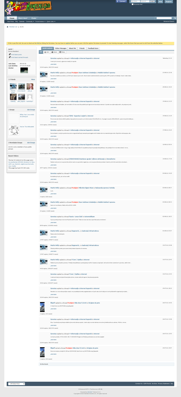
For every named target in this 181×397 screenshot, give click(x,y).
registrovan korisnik (27, 164)
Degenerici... (76, 231)
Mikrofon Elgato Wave (86, 188)
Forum (12, 18)
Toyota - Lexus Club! (75, 217)
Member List (13, 27)
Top (172, 383)
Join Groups (31, 110)
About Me (72, 48)
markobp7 (29, 101)
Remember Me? (138, 4)
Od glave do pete (94, 303)
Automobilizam (89, 217)
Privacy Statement (164, 383)
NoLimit (17, 164)
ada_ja (30, 91)
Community (29, 21)
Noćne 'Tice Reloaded (27, 127)
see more (53, 64)
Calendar (22, 21)
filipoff (52, 303)
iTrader (33, 18)
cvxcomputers (22, 91)
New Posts (10, 21)
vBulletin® (90, 392)
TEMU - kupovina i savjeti (77, 116)
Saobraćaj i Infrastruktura (90, 231)
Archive (154, 383)
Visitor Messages (60, 48)
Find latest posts (16, 54)
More (33, 79)
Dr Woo (31, 162)
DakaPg (13, 101)
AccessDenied (12, 162)
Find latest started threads (19, 57)
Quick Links (50, 21)
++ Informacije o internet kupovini (80, 58)
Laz (13, 164)
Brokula (26, 162)
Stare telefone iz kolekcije (87, 73)
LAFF (9, 164)
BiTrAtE (20, 162)
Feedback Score (93, 48)
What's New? (22, 18)
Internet (96, 58)
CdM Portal (147, 383)
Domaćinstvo (111, 159)
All (41, 52)
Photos (63, 52)
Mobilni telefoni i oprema (106, 73)
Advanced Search (169, 21)
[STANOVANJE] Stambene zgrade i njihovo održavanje (87, 159)
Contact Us (138, 383)
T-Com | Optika (77, 260)
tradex (14, 166)
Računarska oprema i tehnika (105, 188)
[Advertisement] (90, 34)
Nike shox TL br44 (80, 303)
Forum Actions (39, 21)
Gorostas (53, 58)
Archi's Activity (47, 48)
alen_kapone (21, 101)
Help (160, 1)
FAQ (16, 21)
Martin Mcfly (54, 73)
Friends (82, 48)
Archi (47, 52)
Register (169, 1)
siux (9, 166)
